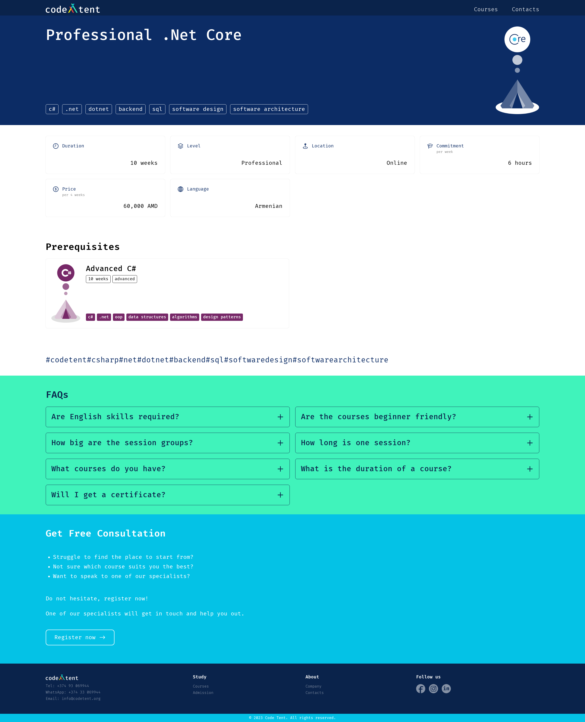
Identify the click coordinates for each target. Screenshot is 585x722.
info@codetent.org (81, 698)
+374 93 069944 (73, 686)
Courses (486, 9)
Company (314, 686)
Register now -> (80, 637)
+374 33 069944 (85, 692)
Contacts (525, 9)
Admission (203, 693)
